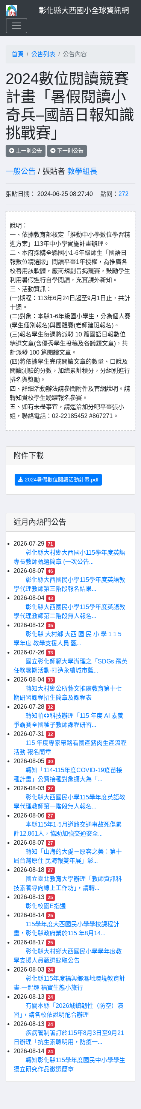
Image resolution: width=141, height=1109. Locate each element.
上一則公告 (28, 151)
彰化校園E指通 (46, 906)
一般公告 (21, 171)
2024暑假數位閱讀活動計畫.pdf (61, 480)
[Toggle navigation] (16, 25)
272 (123, 194)
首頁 (18, 54)
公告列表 (43, 54)
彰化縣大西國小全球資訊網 (84, 10)
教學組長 (82, 171)
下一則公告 (69, 151)
